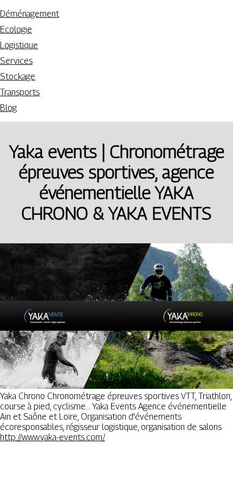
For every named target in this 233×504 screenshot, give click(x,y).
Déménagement (29, 14)
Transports (20, 92)
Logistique (19, 45)
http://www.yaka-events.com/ (52, 437)
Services (16, 61)
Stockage (17, 76)
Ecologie (16, 29)
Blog (8, 108)
